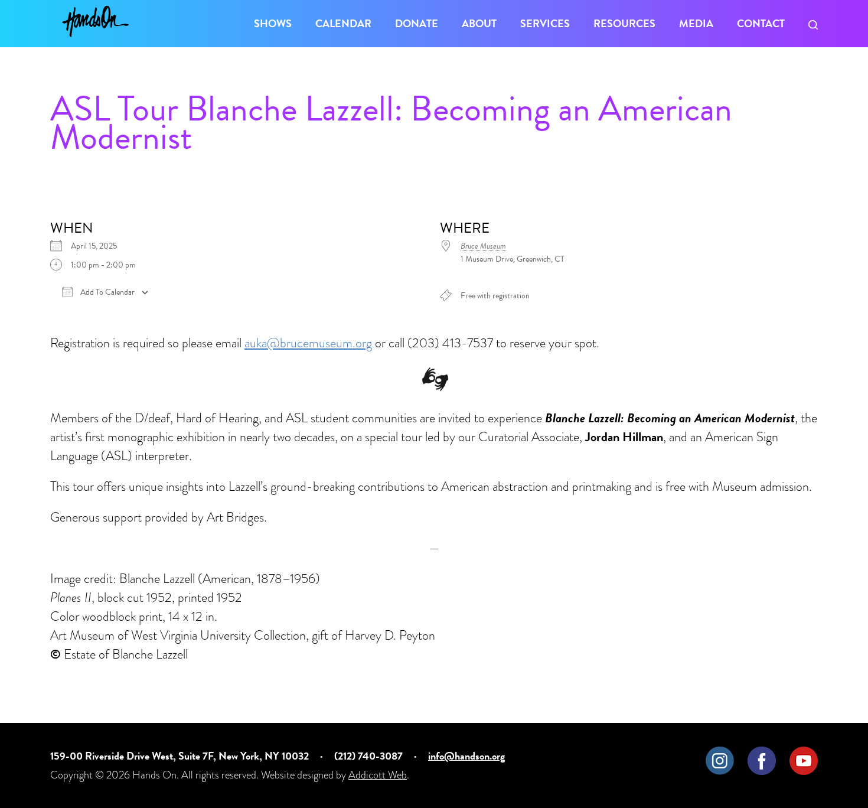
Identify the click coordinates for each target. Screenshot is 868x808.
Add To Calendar (107, 292)
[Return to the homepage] (95, 21)
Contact (761, 23)
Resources (624, 23)
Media (696, 23)
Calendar (343, 23)
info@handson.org (466, 756)
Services (545, 23)
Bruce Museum (483, 246)
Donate (416, 23)
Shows (273, 23)
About (479, 23)
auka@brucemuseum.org (308, 343)
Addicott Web (377, 774)
